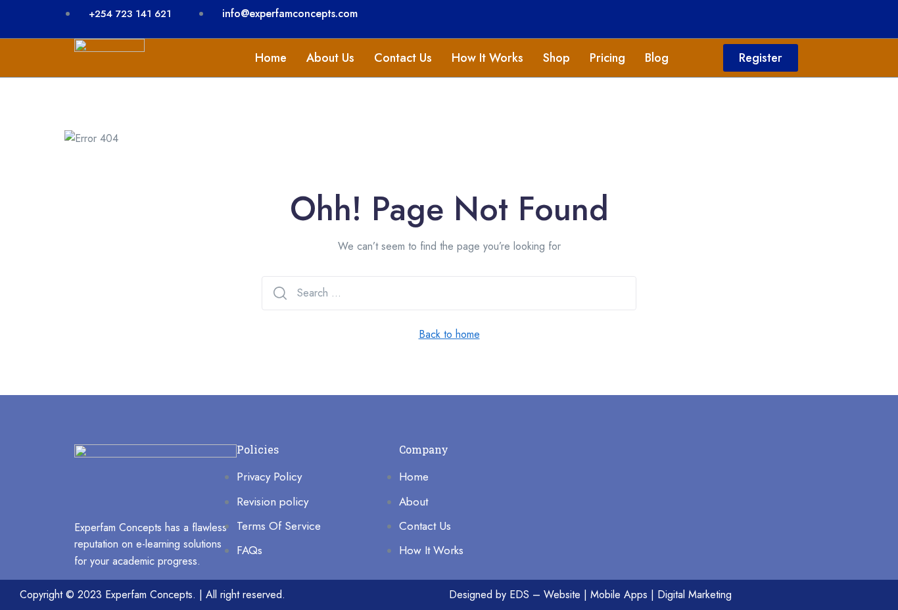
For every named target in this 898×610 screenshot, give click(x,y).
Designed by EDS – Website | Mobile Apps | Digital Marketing (590, 594)
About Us (330, 57)
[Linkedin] (681, 16)
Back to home (449, 334)
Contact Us (403, 57)
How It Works (487, 57)
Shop (556, 57)
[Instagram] (799, 16)
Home (271, 57)
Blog (657, 57)
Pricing (607, 57)
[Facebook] (720, 16)
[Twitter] (760, 16)
